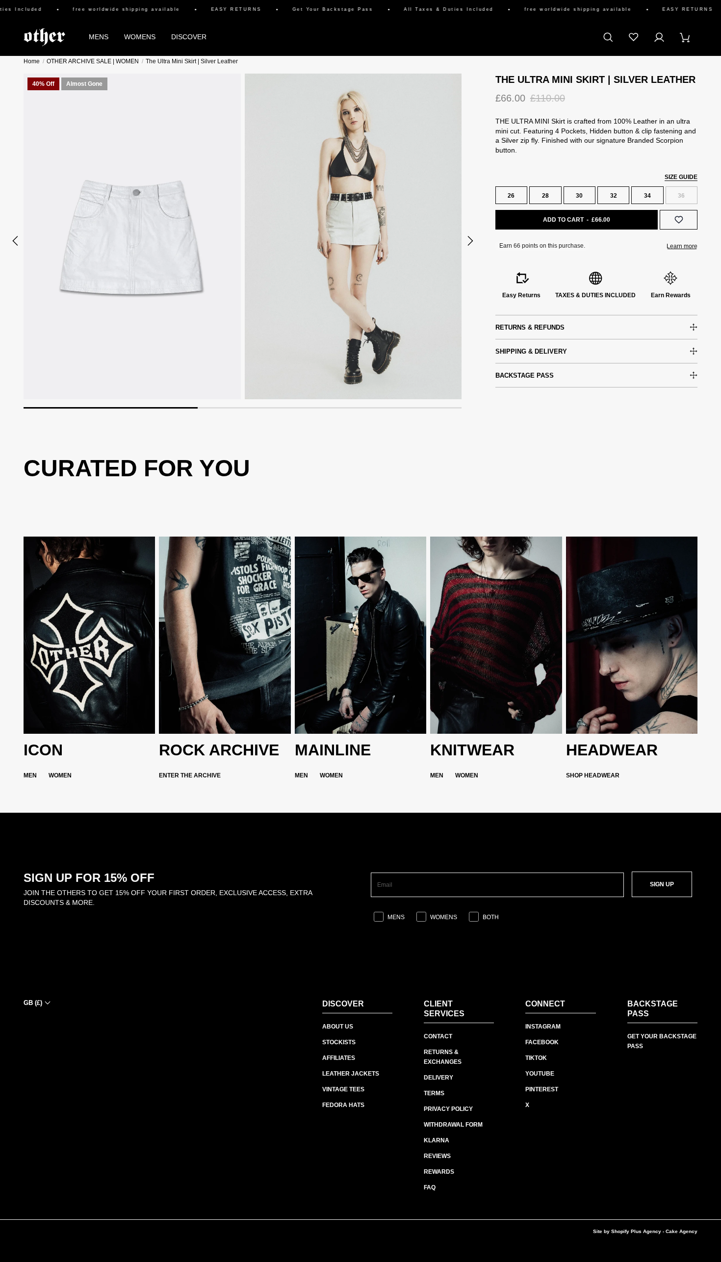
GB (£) (33, 1002)
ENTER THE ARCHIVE (190, 775)
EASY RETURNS (214, 9)
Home (32, 61)
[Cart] (684, 37)
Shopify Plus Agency (636, 1231)
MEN (30, 775)
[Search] (608, 37)
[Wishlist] (633, 37)
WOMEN (60, 775)
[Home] (44, 37)
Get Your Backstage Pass (310, 9)
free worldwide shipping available (104, 9)
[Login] (659, 37)
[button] (16, 241)
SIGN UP (662, 884)
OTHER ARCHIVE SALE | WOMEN (93, 61)
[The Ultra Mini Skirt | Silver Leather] (132, 236)
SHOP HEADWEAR (592, 775)
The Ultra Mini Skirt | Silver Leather (192, 61)
